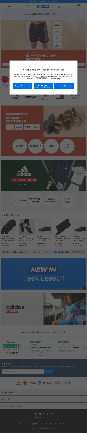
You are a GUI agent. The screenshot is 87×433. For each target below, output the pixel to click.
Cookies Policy (55, 79)
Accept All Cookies (22, 86)
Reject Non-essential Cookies (43, 86)
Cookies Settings (64, 86)
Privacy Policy (41, 79)
